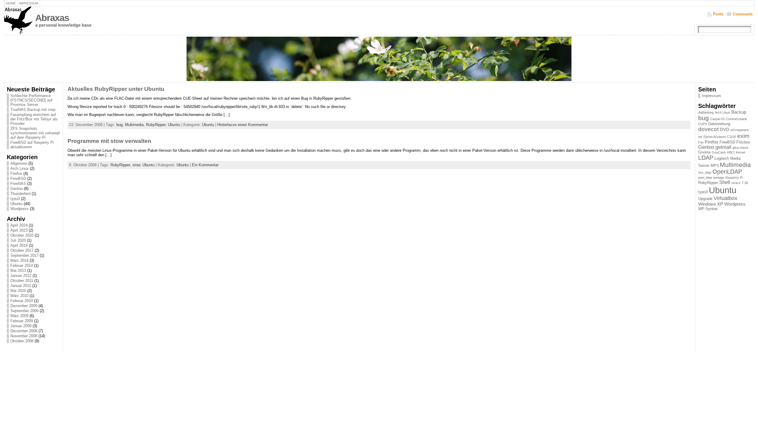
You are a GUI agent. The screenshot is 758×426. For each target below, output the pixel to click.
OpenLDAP (727, 171)
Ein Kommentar (205, 165)
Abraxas (52, 18)
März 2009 (19, 316)
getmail (723, 147)
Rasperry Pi (734, 177)
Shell (724, 182)
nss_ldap (704, 172)
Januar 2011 (20, 285)
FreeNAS (18, 183)
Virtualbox (725, 198)
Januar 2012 (20, 275)
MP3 (715, 165)
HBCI (731, 152)
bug (119, 124)
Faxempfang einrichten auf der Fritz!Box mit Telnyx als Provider (34, 119)
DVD (724, 129)
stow (136, 165)
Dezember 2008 (23, 331)
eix (700, 136)
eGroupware (739, 130)
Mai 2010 (18, 290)
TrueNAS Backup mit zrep (32, 109)
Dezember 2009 (23, 306)
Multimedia (134, 124)
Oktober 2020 (21, 235)
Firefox (16, 173)
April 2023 (19, 230)
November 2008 (23, 336)
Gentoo (16, 188)
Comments (743, 14)
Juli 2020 (18, 240)
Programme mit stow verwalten (109, 141)
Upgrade (705, 198)
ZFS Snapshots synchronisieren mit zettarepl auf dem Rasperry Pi (35, 133)
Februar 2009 (21, 321)
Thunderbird (20, 193)
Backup (738, 111)
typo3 (15, 198)
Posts (718, 14)
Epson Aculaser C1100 (720, 136)
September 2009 (24, 311)
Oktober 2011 (21, 280)
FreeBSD (18, 178)
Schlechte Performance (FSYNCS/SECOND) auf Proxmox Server (31, 100)
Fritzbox (743, 142)
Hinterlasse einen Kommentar (242, 124)
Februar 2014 (21, 265)
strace (736, 183)
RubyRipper (156, 124)
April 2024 (19, 225)
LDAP (705, 157)
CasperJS (717, 119)
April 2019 (19, 245)
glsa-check (741, 147)
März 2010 (19, 295)
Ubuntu (16, 203)
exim (743, 136)
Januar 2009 (20, 326)
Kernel (740, 152)
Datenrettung (719, 124)
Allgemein (18, 163)
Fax (701, 142)
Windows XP (710, 203)
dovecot (708, 129)
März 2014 (19, 260)
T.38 (745, 183)
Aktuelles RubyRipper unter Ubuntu (116, 89)
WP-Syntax (708, 208)
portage (718, 177)
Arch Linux (19, 168)
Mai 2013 (18, 270)
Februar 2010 (21, 300)
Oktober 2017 (21, 250)
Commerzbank (736, 119)
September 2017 (24, 255)
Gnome (704, 152)
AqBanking (706, 112)
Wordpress (19, 208)
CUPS (702, 124)
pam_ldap (705, 177)
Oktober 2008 (21, 341)
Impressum (711, 95)
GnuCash (719, 152)
